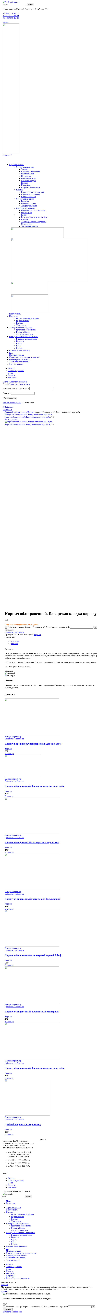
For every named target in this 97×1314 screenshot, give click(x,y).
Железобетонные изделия (34, 217)
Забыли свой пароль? (12, 403)
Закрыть (4, 1285)
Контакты (12, 1187)
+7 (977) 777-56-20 (11, 16)
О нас (10, 1183)
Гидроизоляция (22, 321)
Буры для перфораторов (26, 339)
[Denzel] (49, 281)
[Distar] (30, 311)
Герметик (25, 201)
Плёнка (19, 323)
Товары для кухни (29, 206)
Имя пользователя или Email (16, 388)
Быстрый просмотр (13, 736)
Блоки (24, 215)
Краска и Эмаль (23, 332)
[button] (9, 754)
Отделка (26, 224)
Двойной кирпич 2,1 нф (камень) (23, 1124)
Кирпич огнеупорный (30, 194)
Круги (19, 343)
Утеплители (21, 325)
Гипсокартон (26, 212)
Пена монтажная (28, 203)
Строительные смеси (25, 167)
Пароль (7, 393)
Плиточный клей (28, 178)
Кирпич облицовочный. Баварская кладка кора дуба (27, 417)
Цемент (24, 183)
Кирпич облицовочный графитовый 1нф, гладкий (32, 899)
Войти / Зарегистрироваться (18, 1278)
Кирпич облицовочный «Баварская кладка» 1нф (32, 842)
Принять (4, 1291)
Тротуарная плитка (29, 226)
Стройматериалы (19, 412)
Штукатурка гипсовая (30, 187)
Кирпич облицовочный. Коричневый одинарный (32, 1011)
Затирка (24, 169)
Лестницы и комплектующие (33, 222)
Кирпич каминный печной (32, 192)
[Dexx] (29, 294)
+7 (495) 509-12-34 (11, 18)
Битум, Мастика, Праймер (27, 318)
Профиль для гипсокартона (33, 210)
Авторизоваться (10, 398)
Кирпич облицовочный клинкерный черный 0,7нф (33, 955)
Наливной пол (27, 174)
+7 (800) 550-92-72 (11, 13)
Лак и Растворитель (24, 334)
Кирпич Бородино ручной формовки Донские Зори (33, 743)
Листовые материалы (25, 208)
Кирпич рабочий (28, 196)
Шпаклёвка (26, 185)
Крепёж (24, 219)
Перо (18, 346)
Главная (8, 412)
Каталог (11, 1178)
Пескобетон (26, 176)
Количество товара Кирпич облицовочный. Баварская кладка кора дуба (39, 627)
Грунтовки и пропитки (26, 330)
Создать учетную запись (19, 384)
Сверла (19, 348)
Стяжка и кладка (28, 181)
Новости (11, 1185)
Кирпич (19, 190)
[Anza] (37, 237)
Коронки (20, 341)
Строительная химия (25, 199)
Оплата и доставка (16, 1180)
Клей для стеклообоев (30, 171)
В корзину (9, 630)
